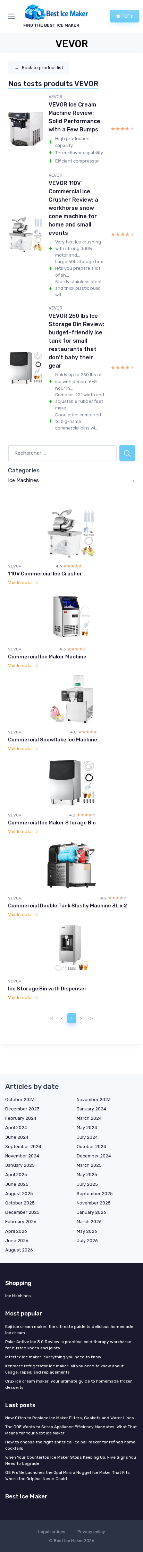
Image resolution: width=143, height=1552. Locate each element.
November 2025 (94, 1202)
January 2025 (20, 1165)
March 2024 (89, 1118)
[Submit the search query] (127, 453)
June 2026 (16, 1240)
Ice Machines (23, 480)
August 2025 (19, 1193)
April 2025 (16, 1174)
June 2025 (16, 1184)
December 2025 (22, 1212)
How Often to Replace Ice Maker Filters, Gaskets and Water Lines (69, 1417)
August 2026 (19, 1250)
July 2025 (87, 1184)
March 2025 (89, 1165)
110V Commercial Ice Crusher (45, 574)
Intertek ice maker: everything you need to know (53, 1357)
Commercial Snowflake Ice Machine (52, 740)
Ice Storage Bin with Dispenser (47, 989)
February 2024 (20, 1118)
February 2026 (20, 1221)
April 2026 (16, 1231)
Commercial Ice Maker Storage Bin (52, 823)
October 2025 (20, 1202)
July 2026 (87, 1240)
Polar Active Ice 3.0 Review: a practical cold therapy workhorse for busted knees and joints (68, 1344)
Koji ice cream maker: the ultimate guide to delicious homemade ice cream (69, 1329)
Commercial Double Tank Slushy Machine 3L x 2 (67, 906)
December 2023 (22, 1108)
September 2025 (95, 1193)
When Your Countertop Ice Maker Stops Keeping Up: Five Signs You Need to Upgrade (70, 1460)
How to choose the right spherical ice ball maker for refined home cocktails (70, 1445)
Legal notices (51, 1531)
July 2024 (87, 1137)
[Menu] (12, 16)
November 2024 (22, 1155)
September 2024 (23, 1146)
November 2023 (94, 1099)
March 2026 (89, 1221)
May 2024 (87, 1127)
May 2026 (87, 1231)
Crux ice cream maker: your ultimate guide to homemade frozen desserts (69, 1384)
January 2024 (91, 1108)
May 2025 (87, 1174)
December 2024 (94, 1155)
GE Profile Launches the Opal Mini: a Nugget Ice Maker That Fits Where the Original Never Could (67, 1475)
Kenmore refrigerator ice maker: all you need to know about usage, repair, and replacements (64, 1369)
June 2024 (16, 1137)
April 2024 (16, 1127)
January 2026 (91, 1212)
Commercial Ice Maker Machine (47, 657)
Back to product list (39, 67)
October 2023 (20, 1099)
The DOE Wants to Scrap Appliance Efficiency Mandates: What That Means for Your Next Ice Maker (71, 1429)
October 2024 (91, 1146)
